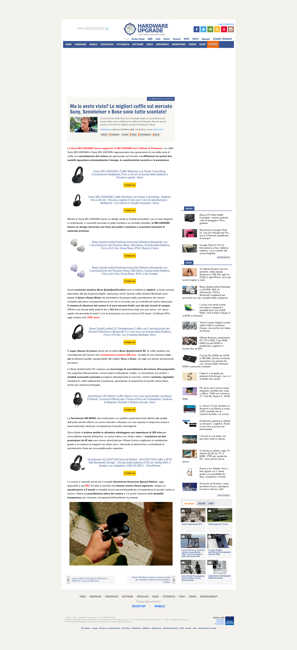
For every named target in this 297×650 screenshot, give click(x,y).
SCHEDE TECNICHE (222, 39)
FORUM (192, 44)
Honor (166, 39)
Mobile (160, 606)
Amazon (206, 39)
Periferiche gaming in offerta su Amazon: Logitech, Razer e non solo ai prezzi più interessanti (215, 425)
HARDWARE (80, 44)
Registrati (229, 24)
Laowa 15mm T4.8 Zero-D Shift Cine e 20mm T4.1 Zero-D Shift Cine (89, 579)
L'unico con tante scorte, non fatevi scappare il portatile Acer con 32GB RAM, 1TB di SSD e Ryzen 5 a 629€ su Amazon (206, 310)
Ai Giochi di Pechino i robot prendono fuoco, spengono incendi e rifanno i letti (214, 486)
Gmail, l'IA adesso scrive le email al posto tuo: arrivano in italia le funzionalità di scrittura (151, 579)
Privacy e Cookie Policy (109, 628)
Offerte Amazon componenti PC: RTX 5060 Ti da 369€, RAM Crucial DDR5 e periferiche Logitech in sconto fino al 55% (206, 343)
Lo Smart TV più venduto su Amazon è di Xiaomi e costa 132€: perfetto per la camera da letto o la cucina (215, 409)
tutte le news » (224, 495)
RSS (182, 628)
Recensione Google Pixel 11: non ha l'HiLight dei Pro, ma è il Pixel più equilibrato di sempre (214, 234)
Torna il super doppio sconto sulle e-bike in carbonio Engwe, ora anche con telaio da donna (215, 326)
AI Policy (126, 628)
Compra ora (129, 185)
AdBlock (146, 628)
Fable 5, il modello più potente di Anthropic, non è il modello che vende (215, 376)
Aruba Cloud (138, 39)
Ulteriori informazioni (179, 620)
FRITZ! (195, 39)
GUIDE (202, 44)
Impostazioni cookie (207, 628)
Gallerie (201, 503)
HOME (68, 44)
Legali (94, 628)
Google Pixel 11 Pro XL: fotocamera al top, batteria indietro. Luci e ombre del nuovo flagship (214, 249)
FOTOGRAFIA (123, 44)
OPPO (186, 39)
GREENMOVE (162, 44)
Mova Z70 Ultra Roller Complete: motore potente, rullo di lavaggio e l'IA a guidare (214, 218)
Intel (158, 39)
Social (188, 628)
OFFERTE (213, 44)
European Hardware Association (219, 622)
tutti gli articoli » (223, 257)
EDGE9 (150, 44)
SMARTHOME (179, 44)
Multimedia (189, 503)
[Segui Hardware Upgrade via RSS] (217, 29)
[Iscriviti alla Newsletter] (210, 29)
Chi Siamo (85, 628)
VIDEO (182, 596)
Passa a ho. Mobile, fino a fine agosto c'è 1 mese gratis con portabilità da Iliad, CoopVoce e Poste (214, 472)
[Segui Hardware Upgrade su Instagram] (231, 29)
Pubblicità (136, 628)
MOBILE (93, 44)
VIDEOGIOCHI (107, 44)
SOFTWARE (138, 44)
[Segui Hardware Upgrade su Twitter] (203, 29)
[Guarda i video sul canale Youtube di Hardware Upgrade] (224, 29)
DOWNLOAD (142, 596)
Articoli (189, 208)
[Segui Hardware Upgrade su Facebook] (197, 29)
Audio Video (158, 130)
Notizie (189, 262)
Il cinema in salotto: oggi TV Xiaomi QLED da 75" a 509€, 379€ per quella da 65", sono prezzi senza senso (206, 456)
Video (211, 503)
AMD (150, 39)
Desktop (139, 606)
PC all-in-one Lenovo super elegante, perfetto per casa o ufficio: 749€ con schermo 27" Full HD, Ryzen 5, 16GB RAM (206, 393)
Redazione (156, 628)
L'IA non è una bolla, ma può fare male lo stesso (213, 437)
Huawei (177, 39)
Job (194, 628)
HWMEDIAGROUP (208, 596)
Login (220, 24)
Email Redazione (170, 628)
